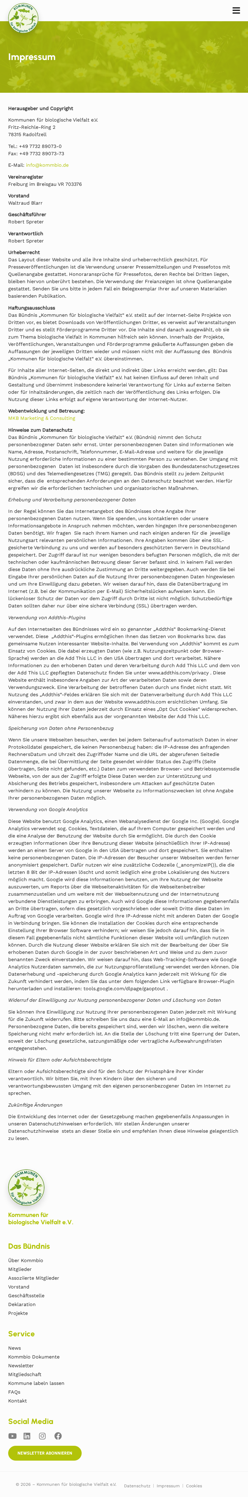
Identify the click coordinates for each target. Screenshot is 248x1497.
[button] (236, 10)
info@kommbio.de (47, 165)
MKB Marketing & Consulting (41, 418)
